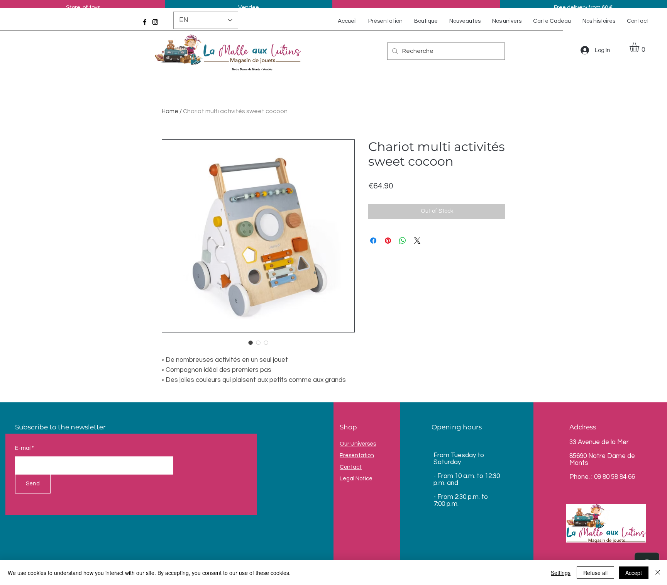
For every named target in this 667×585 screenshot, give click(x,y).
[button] (640, 47)
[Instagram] (155, 22)
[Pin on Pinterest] (388, 240)
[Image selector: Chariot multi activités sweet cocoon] (250, 342)
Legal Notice (356, 479)
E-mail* (24, 448)
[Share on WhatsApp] (402, 240)
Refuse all (595, 573)
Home (170, 111)
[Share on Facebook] (373, 240)
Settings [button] (561, 573)
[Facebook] (145, 22)
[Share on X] (417, 240)
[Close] (657, 572)
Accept (633, 573)
